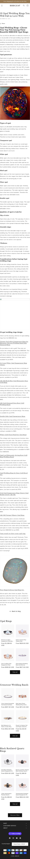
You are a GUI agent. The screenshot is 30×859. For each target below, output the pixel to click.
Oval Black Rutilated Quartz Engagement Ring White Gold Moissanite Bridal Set (7, 770)
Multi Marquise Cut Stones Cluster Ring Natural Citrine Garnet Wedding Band (6, 726)
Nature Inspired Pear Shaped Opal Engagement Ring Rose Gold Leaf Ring (22, 640)
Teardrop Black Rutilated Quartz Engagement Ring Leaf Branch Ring (22, 794)
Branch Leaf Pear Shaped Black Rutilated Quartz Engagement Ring (22, 770)
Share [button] (3, 23)
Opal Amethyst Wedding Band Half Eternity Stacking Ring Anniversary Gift (22, 664)
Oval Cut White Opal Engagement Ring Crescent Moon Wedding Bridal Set (7, 664)
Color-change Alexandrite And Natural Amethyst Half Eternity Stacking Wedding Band (7, 704)
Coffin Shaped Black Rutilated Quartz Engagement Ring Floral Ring (7, 794)
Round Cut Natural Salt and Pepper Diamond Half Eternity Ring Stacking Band (21, 726)
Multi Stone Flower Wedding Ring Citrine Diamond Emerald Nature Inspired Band (22, 704)
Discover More (15, 815)
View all (15, 672)
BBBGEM (17, 856)
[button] (2, 5)
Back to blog (16, 611)
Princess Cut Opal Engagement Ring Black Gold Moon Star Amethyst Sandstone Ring (7, 640)
